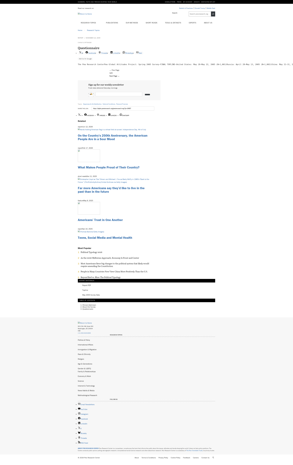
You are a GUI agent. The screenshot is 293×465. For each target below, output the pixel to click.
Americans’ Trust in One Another (100, 220)
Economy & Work (84, 376)
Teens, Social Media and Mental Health (105, 238)
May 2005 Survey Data (91, 295)
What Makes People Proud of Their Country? (108, 167)
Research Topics (88, 23)
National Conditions (109, 104)
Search (174, 13)
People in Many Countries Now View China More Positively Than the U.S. (114, 271)
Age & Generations (85, 364)
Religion (81, 359)
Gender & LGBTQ (84, 368)
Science (81, 381)
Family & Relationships (87, 371)
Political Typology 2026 (91, 252)
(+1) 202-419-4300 (84, 333)
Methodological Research (87, 395)
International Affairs (85, 345)
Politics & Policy (84, 340)
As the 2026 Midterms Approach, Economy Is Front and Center (110, 258)
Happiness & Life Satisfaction (92, 104)
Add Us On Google (85, 59)
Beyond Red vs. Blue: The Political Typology (101, 277)
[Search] (213, 13)
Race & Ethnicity (84, 354)
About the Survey (89, 307)
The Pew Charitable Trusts (194, 450)
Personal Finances (122, 104)
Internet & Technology (86, 386)
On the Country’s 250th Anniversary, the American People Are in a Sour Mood (112, 137)
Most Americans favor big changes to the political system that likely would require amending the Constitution (115, 264)
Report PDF (86, 285)
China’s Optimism (85, 43)
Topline (85, 290)
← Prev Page (114, 70)
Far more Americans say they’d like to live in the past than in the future (111, 190)
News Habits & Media (86, 390)
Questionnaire (87, 309)
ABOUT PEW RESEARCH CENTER (88, 448)
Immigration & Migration (87, 349)
